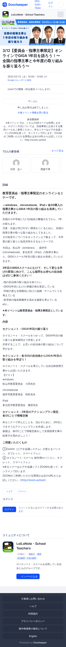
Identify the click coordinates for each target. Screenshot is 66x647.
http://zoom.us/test (33, 480)
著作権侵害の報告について (33, 628)
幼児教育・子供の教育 (26, 558)
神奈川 (32, 554)
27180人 (21, 554)
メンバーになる (29, 576)
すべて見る (57, 150)
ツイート (22, 491)
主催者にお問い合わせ (33, 598)
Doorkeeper (40, 642)
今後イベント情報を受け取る (33, 112)
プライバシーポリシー (33, 621)
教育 (39, 554)
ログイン (9, 509)
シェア (9, 491)
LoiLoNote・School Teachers (28, 14)
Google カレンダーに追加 (19, 80)
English (33, 636)
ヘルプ (33, 606)
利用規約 (33, 613)
